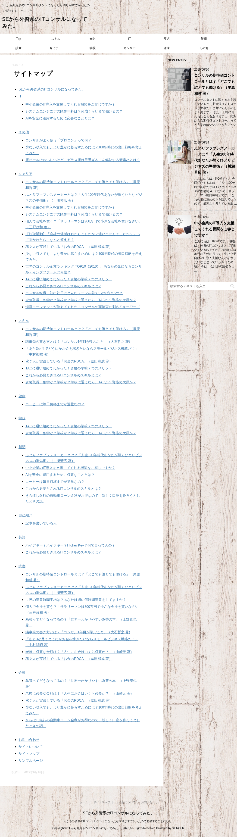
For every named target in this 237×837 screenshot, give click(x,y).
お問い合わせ (29, 740)
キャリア (130, 48)
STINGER (178, 828)
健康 (167, 48)
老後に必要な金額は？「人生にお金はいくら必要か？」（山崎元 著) (78, 652)
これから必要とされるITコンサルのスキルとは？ (63, 286)
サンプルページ (31, 760)
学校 (93, 48)
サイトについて (31, 747)
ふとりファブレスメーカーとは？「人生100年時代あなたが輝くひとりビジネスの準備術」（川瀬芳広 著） (214, 160)
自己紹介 (25, 515)
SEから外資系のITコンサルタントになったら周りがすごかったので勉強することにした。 (118, 821)
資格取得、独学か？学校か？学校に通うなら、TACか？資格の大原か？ (80, 300)
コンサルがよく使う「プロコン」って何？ (58, 140)
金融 (93, 39)
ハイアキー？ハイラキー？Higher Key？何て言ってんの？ (70, 545)
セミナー (56, 48)
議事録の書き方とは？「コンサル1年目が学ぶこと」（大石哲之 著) (77, 342)
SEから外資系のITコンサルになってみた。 (52, 89)
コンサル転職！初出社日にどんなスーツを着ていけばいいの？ (74, 293)
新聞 (204, 39)
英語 (167, 39)
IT (129, 39)
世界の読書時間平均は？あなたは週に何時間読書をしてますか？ (75, 600)
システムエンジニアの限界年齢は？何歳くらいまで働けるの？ (74, 111)
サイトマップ (29, 754)
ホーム (83, 802)
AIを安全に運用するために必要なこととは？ (60, 118)
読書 (19, 48)
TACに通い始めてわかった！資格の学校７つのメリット (68, 279)
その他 (203, 48)
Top (18, 39)
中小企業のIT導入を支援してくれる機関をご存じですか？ (70, 104)
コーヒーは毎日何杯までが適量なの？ (54, 404)
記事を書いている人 (41, 523)
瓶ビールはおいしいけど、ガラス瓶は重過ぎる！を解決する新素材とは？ (82, 160)
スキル (55, 39)
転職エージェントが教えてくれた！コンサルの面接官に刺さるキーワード (82, 307)
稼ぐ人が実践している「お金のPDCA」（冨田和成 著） (68, 247)
